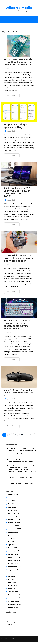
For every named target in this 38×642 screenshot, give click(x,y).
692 (22, 435)
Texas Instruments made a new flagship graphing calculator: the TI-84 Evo (18, 62)
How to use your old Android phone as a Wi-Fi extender (21, 478)
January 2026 (13, 516)
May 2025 (12, 542)
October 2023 (13, 601)
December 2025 (14, 520)
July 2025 (11, 535)
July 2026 (11, 498)
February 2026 (13, 513)
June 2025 (12, 538)
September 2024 (14, 567)
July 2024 (12, 573)
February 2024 (13, 589)
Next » (31, 435)
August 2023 (13, 607)
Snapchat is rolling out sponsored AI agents (16, 126)
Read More (11, 95)
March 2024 (12, 585)
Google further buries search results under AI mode (20, 484)
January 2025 (13, 554)
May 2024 (12, 579)
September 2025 (14, 529)
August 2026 (13, 494)
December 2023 (14, 595)
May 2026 (12, 504)
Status (9, 625)
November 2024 (14, 560)
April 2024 (12, 582)
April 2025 (12, 545)
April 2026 (12, 507)
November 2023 (14, 598)
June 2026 (12, 501)
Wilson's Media (19, 7)
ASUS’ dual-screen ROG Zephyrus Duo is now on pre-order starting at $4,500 (17, 192)
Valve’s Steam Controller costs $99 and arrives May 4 (18, 393)
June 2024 (12, 576)
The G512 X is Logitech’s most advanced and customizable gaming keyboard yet (17, 324)
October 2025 (13, 526)
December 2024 (14, 557)
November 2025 (14, 523)
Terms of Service (13, 619)
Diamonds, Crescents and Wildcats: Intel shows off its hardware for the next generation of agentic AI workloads (21, 459)
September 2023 (14, 604)
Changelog (11, 622)
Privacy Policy (12, 616)
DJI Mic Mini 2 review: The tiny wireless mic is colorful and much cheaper (19, 258)
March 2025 (12, 548)
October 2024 (13, 563)
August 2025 (13, 532)
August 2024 (13, 570)
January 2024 (13, 592)
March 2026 (12, 510)
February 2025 (13, 551)
